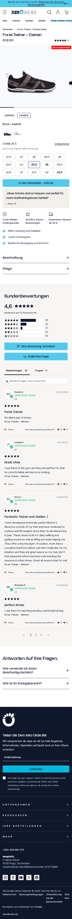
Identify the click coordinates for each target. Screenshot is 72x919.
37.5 (8, 157)
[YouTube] (21, 877)
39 (59, 157)
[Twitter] (28, 877)
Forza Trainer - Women (16, 421)
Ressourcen (15, 815)
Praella (38, 906)
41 (21, 172)
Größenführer (62, 143)
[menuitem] (49, 12)
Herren (9, 115)
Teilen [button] (10, 429)
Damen (23, 115)
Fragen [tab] (39, 370)
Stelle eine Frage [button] (38, 356)
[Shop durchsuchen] (49, 12)
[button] (5, 12)
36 (47, 164)
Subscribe (36, 769)
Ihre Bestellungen (22, 825)
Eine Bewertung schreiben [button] (38, 346)
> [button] (48, 634)
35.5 (34, 164)
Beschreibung (13, 258)
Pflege (7, 269)
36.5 (59, 164)
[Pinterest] (36, 877)
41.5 (34, 172)
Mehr (8, 836)
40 (21, 164)
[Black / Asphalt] (7, 133)
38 (34, 157)
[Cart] (66, 12)
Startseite (8, 29)
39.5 (8, 164)
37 (21, 157)
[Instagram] (5, 877)
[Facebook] (13, 877)
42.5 (59, 172)
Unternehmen (17, 804)
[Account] (58, 12)
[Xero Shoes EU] (24, 12)
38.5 (46, 157)
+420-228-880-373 (13, 849)
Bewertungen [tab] (14, 370)
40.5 (8, 172)
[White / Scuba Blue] (18, 133)
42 (47, 172)
